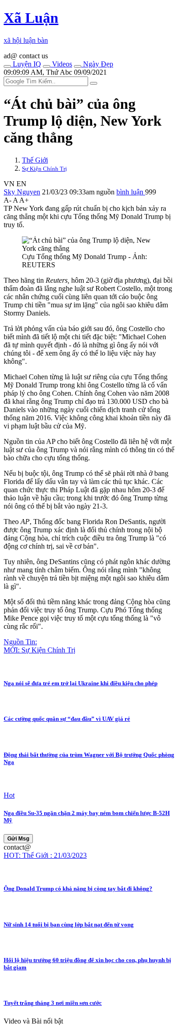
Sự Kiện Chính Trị (44, 168)
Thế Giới (35, 160)
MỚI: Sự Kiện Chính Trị (39, 650)
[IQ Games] (7, 66)
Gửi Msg (18, 838)
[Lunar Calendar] (77, 66)
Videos (61, 64)
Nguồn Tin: (20, 642)
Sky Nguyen (22, 192)
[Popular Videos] (46, 66)
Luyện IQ (26, 64)
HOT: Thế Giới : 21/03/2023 (45, 855)
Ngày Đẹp (97, 64)
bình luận (130, 192)
